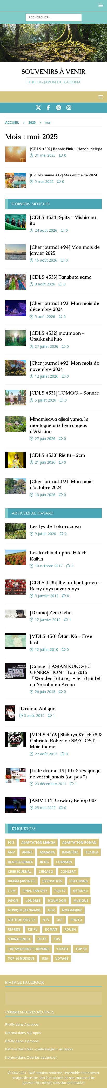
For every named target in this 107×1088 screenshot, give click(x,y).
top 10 (80, 949)
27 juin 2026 (45, 438)
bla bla (91, 852)
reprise (14, 929)
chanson (64, 862)
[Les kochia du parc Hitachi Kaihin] (15, 557)
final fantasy (35, 891)
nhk (51, 910)
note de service (21, 920)
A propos (31, 1024)
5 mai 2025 (44, 181)
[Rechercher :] (54, 17)
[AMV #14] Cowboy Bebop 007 (63, 800)
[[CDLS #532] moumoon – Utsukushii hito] (15, 338)
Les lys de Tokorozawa (55, 526)
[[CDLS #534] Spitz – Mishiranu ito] (15, 222)
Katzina (11, 1032)
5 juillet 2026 (45, 400)
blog (44, 862)
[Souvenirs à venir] (53, 58)
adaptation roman (79, 842)
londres (33, 900)
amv (11, 852)
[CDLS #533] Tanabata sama (60, 277)
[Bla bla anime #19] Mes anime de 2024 (63, 175)
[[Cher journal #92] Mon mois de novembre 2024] (15, 368)
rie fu (33, 929)
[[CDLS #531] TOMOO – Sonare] (15, 397)
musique (80, 900)
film (11, 891)
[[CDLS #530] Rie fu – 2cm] (15, 460)
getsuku (80, 891)
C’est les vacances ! (42, 1057)
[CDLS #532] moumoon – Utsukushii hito (57, 336)
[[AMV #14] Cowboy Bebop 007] (15, 805)
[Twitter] (38, 108)
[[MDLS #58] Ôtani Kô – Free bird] (15, 641)
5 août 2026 (45, 316)
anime (27, 852)
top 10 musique (21, 958)
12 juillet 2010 (46, 649)
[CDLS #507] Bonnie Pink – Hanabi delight (66, 148)
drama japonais (21, 881)
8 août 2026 (45, 284)
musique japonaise (24, 910)
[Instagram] (68, 108)
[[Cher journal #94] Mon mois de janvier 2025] (15, 252)
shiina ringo (19, 939)
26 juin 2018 (45, 691)
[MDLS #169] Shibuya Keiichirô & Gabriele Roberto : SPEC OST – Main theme (66, 741)
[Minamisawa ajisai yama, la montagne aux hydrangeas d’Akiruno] (15, 424)
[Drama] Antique (37, 708)
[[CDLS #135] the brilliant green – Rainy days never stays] (15, 587)
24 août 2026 (46, 230)
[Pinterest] (58, 108)
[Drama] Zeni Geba (50, 613)
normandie (72, 910)
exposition (52, 881)
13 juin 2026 (45, 494)
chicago (46, 871)
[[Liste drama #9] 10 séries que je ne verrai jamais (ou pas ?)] (15, 775)
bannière (70, 852)
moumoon (57, 900)
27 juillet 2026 (46, 346)
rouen (70, 929)
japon (13, 900)
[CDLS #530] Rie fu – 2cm (57, 455)
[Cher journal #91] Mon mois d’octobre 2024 (61, 484)
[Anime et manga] (15, 180)
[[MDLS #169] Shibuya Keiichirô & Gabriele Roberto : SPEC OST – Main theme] (15, 739)
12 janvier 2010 (48, 619)
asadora (47, 852)
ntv (46, 920)
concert (68, 871)
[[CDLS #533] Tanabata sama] (15, 282)
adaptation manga (38, 842)
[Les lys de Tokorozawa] (15, 531)
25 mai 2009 (45, 807)
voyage (61, 958)
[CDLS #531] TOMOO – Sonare (64, 393)
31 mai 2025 (45, 155)
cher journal (19, 871)
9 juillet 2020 (45, 533)
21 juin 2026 (45, 462)
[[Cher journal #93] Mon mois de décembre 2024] (15, 308)
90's (11, 842)
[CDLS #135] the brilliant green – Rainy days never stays (65, 585)
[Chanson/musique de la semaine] (15, 154)
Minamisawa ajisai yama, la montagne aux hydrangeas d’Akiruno (59, 425)
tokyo (62, 949)
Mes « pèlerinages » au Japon (50, 1049)
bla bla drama (20, 862)
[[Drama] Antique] (10, 713)
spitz (41, 939)
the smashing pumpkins (28, 949)
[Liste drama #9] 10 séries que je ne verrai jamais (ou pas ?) (65, 773)
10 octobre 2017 (49, 565)
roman (51, 929)
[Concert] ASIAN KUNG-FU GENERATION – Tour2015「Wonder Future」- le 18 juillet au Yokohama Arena (65, 675)
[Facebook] (48, 108)
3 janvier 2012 (46, 595)
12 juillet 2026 (46, 376)
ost (60, 920)
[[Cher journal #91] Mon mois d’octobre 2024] (15, 486)
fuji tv (60, 891)
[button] (100, 5)
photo (76, 920)
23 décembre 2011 (50, 783)
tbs (57, 939)
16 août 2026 (46, 260)
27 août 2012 (46, 753)
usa (45, 958)
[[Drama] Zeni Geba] (15, 614)
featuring (79, 881)
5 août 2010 (34, 715)
